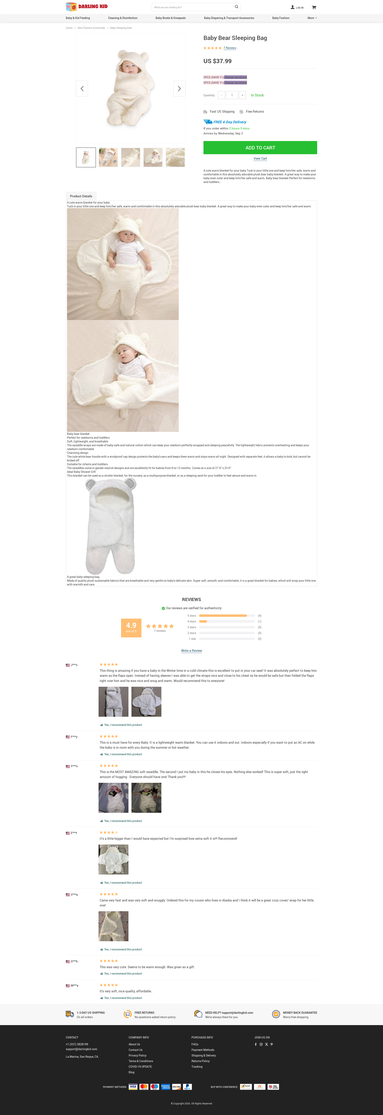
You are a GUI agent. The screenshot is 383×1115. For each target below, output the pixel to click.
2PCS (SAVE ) (213, 77)
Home (69, 28)
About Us (134, 1044)
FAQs (195, 1044)
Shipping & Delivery (204, 1055)
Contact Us (135, 1050)
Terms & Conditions (141, 1061)
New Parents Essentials (91, 28)
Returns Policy (201, 1061)
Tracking (197, 1066)
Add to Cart (260, 147)
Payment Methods (203, 1050)
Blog (131, 1072)
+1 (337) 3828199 (77, 1044)
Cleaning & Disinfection (122, 18)
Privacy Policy (137, 1055)
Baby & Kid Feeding (78, 18)
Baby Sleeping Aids (121, 28)
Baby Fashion (280, 18)
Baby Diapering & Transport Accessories (229, 18)
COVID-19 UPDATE (140, 1066)
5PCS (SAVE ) (213, 82)
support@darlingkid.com (81, 1049)
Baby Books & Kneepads (171, 18)
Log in (299, 7)
